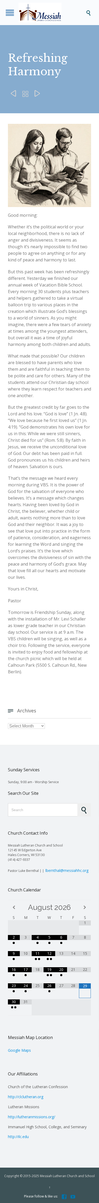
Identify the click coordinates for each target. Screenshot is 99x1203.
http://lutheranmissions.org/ (31, 1116)
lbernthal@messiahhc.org (66, 870)
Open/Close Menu (10, 12)
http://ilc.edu (18, 1136)
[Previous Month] (14, 907)
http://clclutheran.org (25, 1096)
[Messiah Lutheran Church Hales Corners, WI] (52, 12)
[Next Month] (85, 907)
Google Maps (19, 1050)
